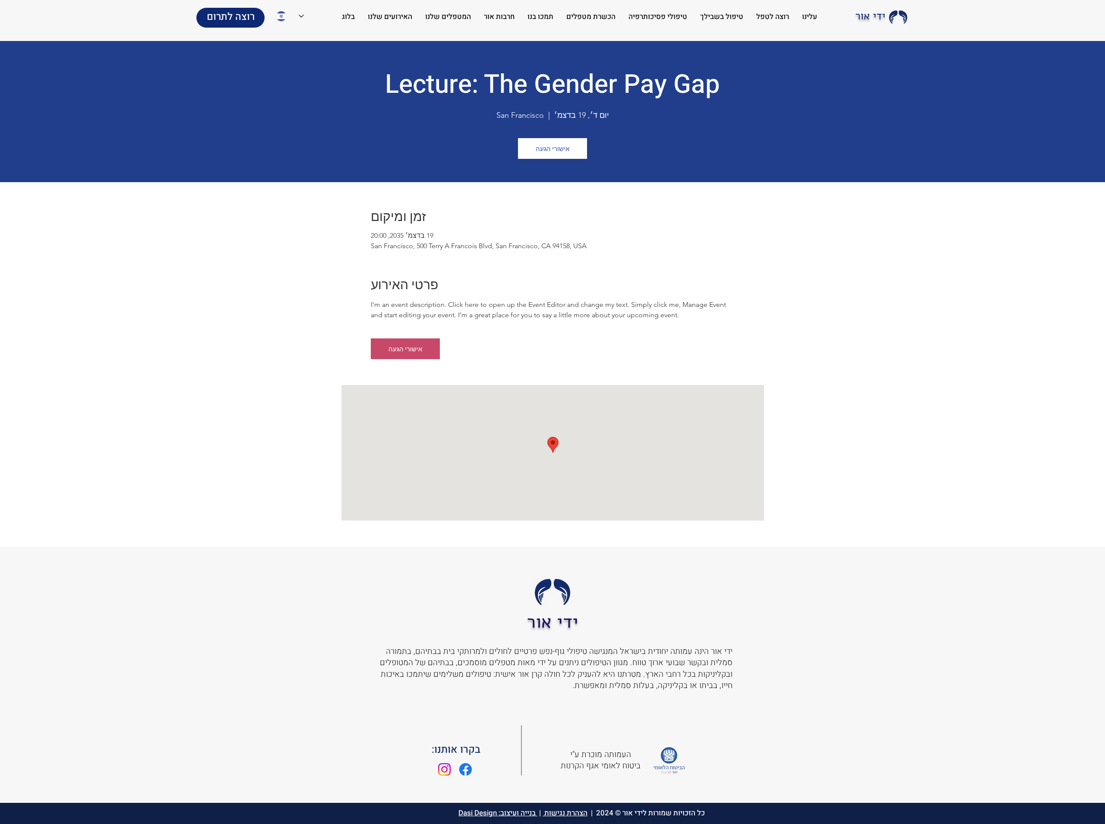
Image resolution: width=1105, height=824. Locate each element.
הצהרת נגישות (565, 813)
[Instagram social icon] (444, 769)
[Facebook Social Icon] (465, 769)
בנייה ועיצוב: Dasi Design (497, 813)
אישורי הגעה (552, 148)
